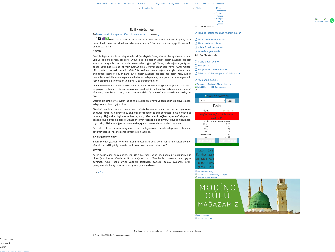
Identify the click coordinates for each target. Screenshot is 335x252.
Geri (101, 172)
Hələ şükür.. (203, 65)
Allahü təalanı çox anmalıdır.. (212, 39)
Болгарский (221, 10)
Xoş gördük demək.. (207, 79)
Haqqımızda (115, 3)
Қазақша (219, 18)
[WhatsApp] (107, 38)
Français (219, 16)
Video (194, 3)
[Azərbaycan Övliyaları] (211, 86)
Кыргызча (220, 21)
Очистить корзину (22, 250)
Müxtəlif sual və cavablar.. (211, 47)
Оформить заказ (7, 250)
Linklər (206, 3)
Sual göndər (174, 3)
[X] (99, 38)
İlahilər (185, 3)
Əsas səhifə (102, 3)
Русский (219, 23)
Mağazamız (160, 3)
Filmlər (198, 8)
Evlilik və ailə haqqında (109, 34)
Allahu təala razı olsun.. (209, 43)
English (219, 13)
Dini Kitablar (129, 3)
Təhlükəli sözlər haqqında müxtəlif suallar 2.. (218, 34)
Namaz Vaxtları (203, 89)
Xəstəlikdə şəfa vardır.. (209, 51)
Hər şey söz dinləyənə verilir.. (212, 69)
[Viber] (103, 38)
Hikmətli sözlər (147, 8)
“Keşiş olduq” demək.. (208, 61)
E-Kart (140, 3)
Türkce (219, 8)
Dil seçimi (218, 3)
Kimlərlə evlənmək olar (137, 34)
